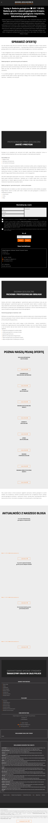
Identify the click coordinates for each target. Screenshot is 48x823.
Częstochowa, (20, 770)
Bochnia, (23, 758)
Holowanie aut (5, 692)
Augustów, (16, 789)
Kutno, (16, 761)
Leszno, (12, 773)
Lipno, (33, 784)
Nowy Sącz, (26, 758)
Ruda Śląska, (3, 769)
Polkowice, (28, 749)
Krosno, (17, 787)
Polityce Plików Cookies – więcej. (5, 818)
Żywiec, (6, 768)
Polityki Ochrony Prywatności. (33, 219)
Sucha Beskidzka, (36, 758)
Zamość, (41, 775)
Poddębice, (42, 760)
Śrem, (8, 774)
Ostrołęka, (11, 764)
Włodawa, (21, 775)
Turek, (36, 771)
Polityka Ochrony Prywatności (16, 795)
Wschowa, (6, 753)
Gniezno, (28, 771)
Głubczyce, (33, 778)
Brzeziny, (6, 760)
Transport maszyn (6, 695)
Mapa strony (38, 795)
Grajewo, (13, 789)
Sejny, (9, 789)
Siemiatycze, (29, 789)
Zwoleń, (11, 763)
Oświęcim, (3, 759)
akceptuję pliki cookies (23, 821)
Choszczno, (22, 751)
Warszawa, (33, 765)
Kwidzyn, (30, 755)
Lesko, (21, 787)
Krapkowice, (14, 778)
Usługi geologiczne (6, 702)
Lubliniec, (43, 769)
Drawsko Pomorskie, (17, 751)
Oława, (20, 748)
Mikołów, (31, 769)
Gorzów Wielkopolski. (5, 754)
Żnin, (8, 785)
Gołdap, (35, 782)
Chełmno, (14, 784)
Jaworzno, (15, 769)
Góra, (44, 748)
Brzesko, (17, 759)
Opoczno (20, 760)
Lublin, (7, 775)
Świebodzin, (17, 753)
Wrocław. (38, 749)
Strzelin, (17, 748)
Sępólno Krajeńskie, (11, 785)
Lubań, (10, 749)
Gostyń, (42, 771)
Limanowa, (29, 758)
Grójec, (42, 764)
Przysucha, (40, 763)
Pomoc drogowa (6, 689)
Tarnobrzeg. (19, 788)
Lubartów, (44, 775)
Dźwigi (4, 686)
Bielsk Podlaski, (40, 789)
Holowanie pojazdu (6, 707)
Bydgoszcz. (29, 785)
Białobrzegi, (19, 765)
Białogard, (25, 751)
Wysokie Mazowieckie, (24, 789)
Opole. (38, 778)
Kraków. (22, 759)
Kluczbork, (17, 778)
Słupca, (35, 771)
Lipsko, (37, 764)
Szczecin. (28, 751)
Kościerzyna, (9, 756)
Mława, (21, 764)
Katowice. (23, 770)
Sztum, (43, 755)
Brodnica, (11, 784)
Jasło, (15, 787)
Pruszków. (3, 766)
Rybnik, (8, 769)
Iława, (15, 783)
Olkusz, (6, 759)
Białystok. (3, 790)
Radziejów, (36, 784)
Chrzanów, (8, 759)
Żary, (9, 753)
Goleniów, (13, 751)
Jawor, (16, 749)
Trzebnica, (10, 748)
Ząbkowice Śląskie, (28, 748)
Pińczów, (19, 779)
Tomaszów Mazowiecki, (32, 760)
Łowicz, (21, 761)
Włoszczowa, (9, 779)
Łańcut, (39, 787)
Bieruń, (11, 768)
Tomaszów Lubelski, (37, 775)
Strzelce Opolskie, (7, 778)
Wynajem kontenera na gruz (8, 710)
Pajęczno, (39, 760)
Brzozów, (13, 787)
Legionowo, (29, 765)
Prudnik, (26, 778)
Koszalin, (37, 750)
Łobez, (14, 750)
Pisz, (37, 782)
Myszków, (15, 768)
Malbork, (33, 755)
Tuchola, (18, 785)
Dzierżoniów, (38, 748)
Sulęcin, (20, 753)
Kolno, (34, 789)
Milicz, (24, 748)
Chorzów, (41, 768)
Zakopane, (8, 758)
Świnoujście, (11, 750)
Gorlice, (32, 758)
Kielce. (12, 780)
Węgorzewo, (32, 782)
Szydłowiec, (22, 763)
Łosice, (35, 764)
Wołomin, (38, 765)
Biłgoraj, (23, 775)
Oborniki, (40, 773)
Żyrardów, (8, 763)
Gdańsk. (18, 756)
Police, (32, 750)
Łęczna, (3, 777)
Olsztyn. (22, 783)
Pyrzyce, (30, 750)
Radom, (36, 765)
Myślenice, (20, 758)
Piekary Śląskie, (35, 769)
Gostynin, (9, 765)
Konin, (33, 771)
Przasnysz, (43, 763)
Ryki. (23, 777)
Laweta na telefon (6, 704)
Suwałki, (7, 789)
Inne (33, 795)
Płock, (21, 765)
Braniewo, (17, 783)
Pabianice (11, 760)
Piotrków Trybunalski (15, 760)
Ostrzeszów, (23, 771)
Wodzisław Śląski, (20, 768)
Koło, (31, 771)
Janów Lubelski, (9, 777)
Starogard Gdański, (37, 755)
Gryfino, (8, 751)
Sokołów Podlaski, (26, 763)
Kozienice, (39, 764)
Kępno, (10, 771)
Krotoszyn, (13, 771)
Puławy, (22, 777)
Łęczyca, (19, 761)
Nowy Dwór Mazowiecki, (16, 764)
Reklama (43, 795)
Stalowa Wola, (15, 788)
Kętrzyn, (26, 782)
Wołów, (8, 748)
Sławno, (27, 750)
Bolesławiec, (25, 749)
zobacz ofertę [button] (23, 369)
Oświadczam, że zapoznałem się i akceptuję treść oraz (21, 219)
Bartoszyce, (29, 782)
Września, (39, 771)
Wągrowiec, (35, 773)
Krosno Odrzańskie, (39, 753)
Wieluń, (3, 761)
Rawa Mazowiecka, (25, 761)
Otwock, (27, 765)
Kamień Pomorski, (4, 751)
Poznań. (12, 774)
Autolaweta (5, 701)
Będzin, (27, 769)
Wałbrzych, (42, 748)
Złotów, (38, 773)
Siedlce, (35, 763)
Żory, (6, 769)
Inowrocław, (39, 784)
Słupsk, (12, 756)
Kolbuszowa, (36, 787)
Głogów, (33, 749)
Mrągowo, (17, 782)
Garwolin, (12, 765)
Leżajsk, (8, 788)
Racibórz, (24, 768)
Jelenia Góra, (19, 749)
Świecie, (15, 785)
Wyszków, (16, 763)
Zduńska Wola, (9, 761)
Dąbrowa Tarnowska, (13, 759)
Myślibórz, (34, 750)
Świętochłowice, (28, 768)
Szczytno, (11, 782)
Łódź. (25, 760)
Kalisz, (10, 774)
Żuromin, (13, 763)
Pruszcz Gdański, (8, 755)
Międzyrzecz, (34, 753)
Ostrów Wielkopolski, (18, 771)
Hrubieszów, (29, 775)
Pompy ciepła (5, 684)
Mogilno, (42, 784)
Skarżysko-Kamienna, (42, 779)
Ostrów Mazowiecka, (7, 764)
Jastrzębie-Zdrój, (11, 769)
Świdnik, (5, 777)
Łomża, (32, 789)
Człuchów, (5, 756)
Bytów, (26, 755)
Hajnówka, (36, 789)
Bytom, (5, 770)
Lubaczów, (26, 787)
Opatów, (21, 779)
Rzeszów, (3, 788)
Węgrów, (19, 763)
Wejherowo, (23, 755)
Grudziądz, (21, 785)
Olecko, (39, 782)
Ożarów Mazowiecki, (43, 765)
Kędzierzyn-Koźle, (22, 778)
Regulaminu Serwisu (23, 219)
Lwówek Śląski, (6, 749)
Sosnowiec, (16, 770)
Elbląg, (20, 783)
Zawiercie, (24, 769)
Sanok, (19, 787)
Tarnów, (20, 759)
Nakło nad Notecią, (4, 785)
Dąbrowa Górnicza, (20, 769)
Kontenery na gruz (6, 705)
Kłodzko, (35, 748)
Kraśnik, (12, 777)
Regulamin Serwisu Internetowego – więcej (7, 814)
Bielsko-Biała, (8, 770)
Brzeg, (36, 778)
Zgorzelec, (22, 749)
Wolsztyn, (24, 773)
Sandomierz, (16, 779)
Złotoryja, (3, 749)
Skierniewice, (13, 761)
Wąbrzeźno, (24, 784)
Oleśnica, (22, 748)
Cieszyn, (13, 768)
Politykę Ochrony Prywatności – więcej (39, 813)
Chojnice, (3, 756)
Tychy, (29, 769)
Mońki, (11, 789)
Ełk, (43, 782)
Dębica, (5, 788)
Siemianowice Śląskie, (33, 768)
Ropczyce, (41, 787)
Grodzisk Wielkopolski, (5, 773)
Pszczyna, (8, 768)
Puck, (20, 755)
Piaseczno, (24, 765)
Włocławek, (24, 785)
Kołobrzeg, (40, 750)
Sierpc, (33, 763)
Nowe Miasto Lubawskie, (10, 783)
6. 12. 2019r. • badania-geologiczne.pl (10, 553)
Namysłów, (30, 778)
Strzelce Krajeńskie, (24, 753)
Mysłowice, (38, 768)
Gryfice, (10, 751)
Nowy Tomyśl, (19, 773)
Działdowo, (3, 783)
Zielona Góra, (13, 753)
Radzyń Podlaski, (17, 775)
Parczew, (13, 775)
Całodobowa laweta (6, 694)
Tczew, (41, 755)
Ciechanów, (15, 765)
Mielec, (10, 788)
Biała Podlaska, (10, 775)
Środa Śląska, (14, 748)
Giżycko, (41, 782)
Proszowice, (17, 758)
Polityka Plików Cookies (27, 795)
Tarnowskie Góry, (39, 769)
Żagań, (11, 753)
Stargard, (25, 750)
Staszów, (12, 779)
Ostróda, (6, 783)
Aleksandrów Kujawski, (29, 784)
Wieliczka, (13, 758)
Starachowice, (37, 779)
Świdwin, (19, 750)
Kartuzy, (12, 755)
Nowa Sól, (30, 753)
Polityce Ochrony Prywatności (26, 221)
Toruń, (27, 785)
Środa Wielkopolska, (4, 774)
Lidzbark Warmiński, (22, 782)
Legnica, (36, 749)
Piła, (33, 773)
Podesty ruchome (6, 690)
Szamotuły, (43, 773)
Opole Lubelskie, (18, 777)
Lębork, (28, 755)
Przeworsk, (32, 787)
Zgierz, (9, 760)
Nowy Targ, (40, 758)
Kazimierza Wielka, (29, 779)
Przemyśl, (29, 787)
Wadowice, (43, 758)
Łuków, (15, 777)
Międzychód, (15, 773)
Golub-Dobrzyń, (17, 784)
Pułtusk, (37, 763)
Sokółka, (44, 789)
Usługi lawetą (5, 687)
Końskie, (10, 780)
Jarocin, (8, 771)
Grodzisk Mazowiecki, (5, 765)
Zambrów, (19, 789)
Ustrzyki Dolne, (9, 787)
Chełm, (26, 775)
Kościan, (9, 773)
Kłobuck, (3, 770)
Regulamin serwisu (6, 795)
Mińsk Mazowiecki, (25, 764)
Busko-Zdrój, (33, 779)
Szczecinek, (22, 750)
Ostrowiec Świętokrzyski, (5, 780)
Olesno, (11, 778)
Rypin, (21, 784)
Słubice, (28, 753)
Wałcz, (16, 750)
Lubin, (31, 749)
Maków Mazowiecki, (31, 764)
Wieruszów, (5, 761)
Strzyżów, (44, 787)
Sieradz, (45, 760)
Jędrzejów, (24, 779)
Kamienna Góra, (13, 749)
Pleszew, (26, 771)
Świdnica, (32, 748)
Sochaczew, (30, 763)
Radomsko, (27, 760)
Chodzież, (27, 773)
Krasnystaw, (32, 775)
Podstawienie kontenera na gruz (9, 709)
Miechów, (11, 758)
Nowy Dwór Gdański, (17, 755)
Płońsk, (3, 764)
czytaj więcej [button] (23, 558)
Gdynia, (16, 756)
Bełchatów (22, 760)
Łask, (37, 760)
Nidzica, (14, 782)
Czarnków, (30, 773)
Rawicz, (22, 773)
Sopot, (14, 756)
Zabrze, (11, 770)
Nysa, (28, 778)
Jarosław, (23, 787)
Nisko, (12, 788)
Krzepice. (3, 736)
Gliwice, (13, 770)
